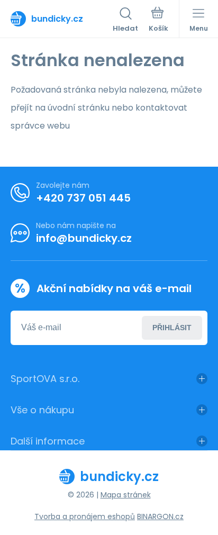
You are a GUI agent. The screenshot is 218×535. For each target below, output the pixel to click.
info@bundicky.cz (84, 238)
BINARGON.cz (160, 516)
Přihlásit (172, 327)
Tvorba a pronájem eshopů (84, 516)
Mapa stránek (126, 494)
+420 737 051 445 (83, 198)
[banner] (62, 18)
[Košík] (158, 20)
